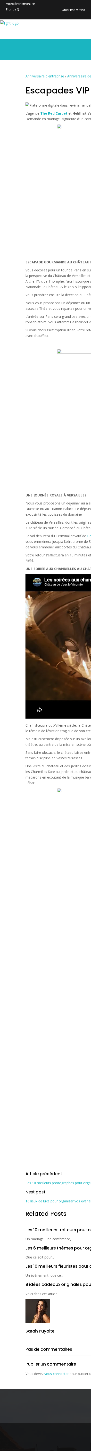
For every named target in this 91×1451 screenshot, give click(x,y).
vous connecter (56, 1373)
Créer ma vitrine (73, 10)
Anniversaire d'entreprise (44, 76)
